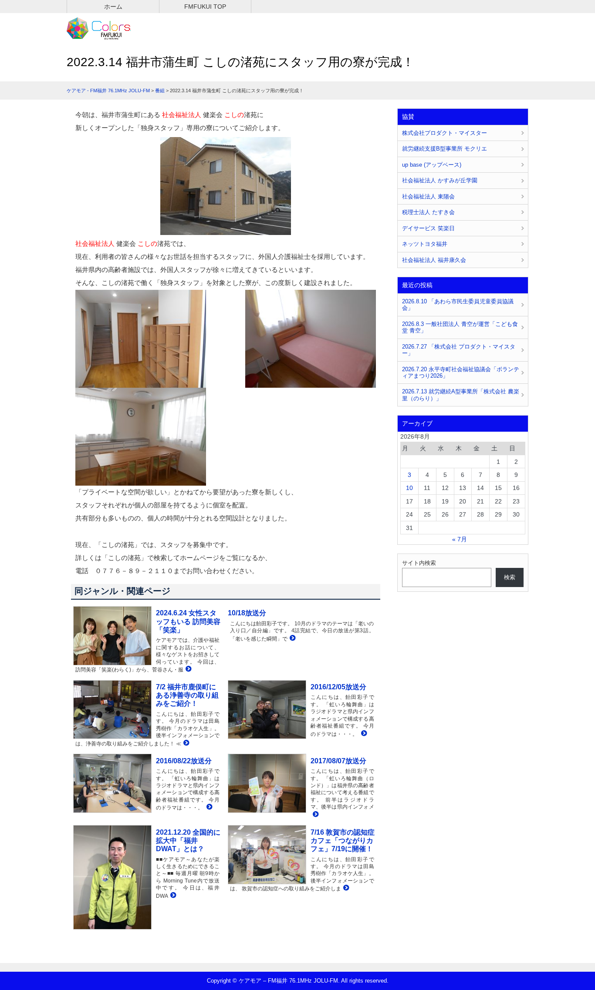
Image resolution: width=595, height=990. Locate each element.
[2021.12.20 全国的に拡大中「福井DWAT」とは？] (172, 896)
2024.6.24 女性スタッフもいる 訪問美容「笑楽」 (188, 621)
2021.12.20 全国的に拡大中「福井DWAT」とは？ (188, 840)
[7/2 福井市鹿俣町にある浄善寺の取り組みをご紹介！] (185, 743)
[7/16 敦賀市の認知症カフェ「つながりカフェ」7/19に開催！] (345, 888)
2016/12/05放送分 (338, 687)
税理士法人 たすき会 (428, 212)
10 (409, 487)
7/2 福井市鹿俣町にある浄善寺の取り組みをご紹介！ (187, 695)
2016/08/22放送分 (184, 761)
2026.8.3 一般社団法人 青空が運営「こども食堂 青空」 (460, 327)
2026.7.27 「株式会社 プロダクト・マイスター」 (458, 349)
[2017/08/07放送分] (315, 815)
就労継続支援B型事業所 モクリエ (444, 148)
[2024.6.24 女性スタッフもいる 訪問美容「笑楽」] (187, 669)
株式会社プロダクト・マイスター (444, 133)
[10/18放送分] (291, 638)
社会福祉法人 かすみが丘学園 (439, 180)
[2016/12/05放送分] (363, 734)
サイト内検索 (419, 563)
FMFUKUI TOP (205, 6)
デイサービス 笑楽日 (428, 228)
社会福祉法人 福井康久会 (434, 260)
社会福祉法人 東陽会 (428, 196)
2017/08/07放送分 (338, 761)
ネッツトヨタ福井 (424, 244)
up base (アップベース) (431, 164)
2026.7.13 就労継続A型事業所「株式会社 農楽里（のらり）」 (460, 394)
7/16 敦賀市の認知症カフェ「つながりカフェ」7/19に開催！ (343, 840)
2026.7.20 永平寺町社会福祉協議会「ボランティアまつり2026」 (460, 372)
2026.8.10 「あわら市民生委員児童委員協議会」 (458, 304)
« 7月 (459, 539)
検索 (509, 577)
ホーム (113, 6)
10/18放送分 (247, 613)
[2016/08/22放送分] (208, 807)
